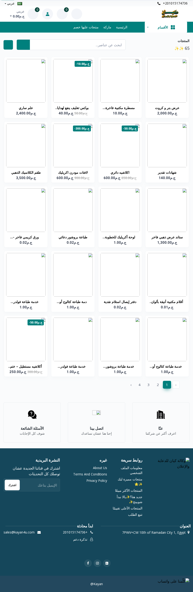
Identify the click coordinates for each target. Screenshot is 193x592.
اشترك (12, 485)
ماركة (107, 27)
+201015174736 (175, 3)
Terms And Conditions (90, 474)
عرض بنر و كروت (167, 107)
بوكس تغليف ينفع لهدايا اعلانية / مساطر (73, 108)
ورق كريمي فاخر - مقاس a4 (26, 237)
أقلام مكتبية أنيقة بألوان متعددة (167, 302)
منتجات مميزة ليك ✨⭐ (130, 481)
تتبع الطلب (135, 514)
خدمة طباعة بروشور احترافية (120, 366)
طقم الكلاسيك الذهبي (26, 172)
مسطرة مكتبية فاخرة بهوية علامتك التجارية (120, 108)
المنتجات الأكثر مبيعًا (128, 490)
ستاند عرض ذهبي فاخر (167, 237)
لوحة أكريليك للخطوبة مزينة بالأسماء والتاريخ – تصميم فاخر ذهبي (120, 237)
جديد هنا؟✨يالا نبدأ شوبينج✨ (129, 499)
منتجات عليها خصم (86, 27)
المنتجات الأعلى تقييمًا (127, 508)
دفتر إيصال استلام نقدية (120, 301)
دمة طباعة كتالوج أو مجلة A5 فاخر (73, 302)
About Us (100, 468)
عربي (11, 3)
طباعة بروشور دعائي (73, 237)
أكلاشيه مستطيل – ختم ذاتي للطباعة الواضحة (26, 366)
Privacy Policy (96, 480)
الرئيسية (121, 27)
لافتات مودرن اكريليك (73, 172)
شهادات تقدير (167, 172)
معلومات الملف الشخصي (131, 470)
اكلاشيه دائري (120, 172)
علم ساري (26, 107)
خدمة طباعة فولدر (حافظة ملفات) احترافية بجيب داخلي (26, 302)
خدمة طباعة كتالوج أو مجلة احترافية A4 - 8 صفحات (167, 366)
